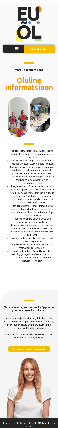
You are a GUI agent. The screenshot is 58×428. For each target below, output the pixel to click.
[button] (17, 48)
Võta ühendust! (39, 49)
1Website (28, 426)
